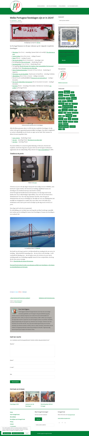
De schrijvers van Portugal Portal (17, 419)
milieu (76, 110)
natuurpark (69, 112)
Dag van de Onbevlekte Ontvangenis (22, 82)
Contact (12, 424)
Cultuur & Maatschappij (18, 300)
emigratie (70, 101)
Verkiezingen (66, 123)
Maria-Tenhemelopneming (19, 70)
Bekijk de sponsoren (62, 82)
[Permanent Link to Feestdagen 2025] (17, 392)
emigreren (61, 103)
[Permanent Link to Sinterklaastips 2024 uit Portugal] (48, 392)
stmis (16, 86)
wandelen (72, 126)
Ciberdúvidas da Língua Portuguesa (23, 261)
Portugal (69, 116)
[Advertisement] (32, 278)
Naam (12, 360)
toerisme (60, 121)
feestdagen (19, 302)
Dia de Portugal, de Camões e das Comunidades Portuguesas (36, 66)
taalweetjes (75, 119)
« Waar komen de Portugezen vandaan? (20, 298)
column (68, 98)
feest (69, 103)
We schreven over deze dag (29, 68)
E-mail (12, 367)
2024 (16, 302)
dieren (60, 101)
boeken (72, 95)
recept (74, 115)
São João (14, 140)
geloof (60, 107)
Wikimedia (38, 248)
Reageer (19, 20)
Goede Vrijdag (16, 56)
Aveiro (72, 92)
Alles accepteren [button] (7, 433)
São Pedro (14, 142)
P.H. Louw (35, 182)
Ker (13, 86)
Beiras (60, 95)
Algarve (67, 92)
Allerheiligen (15, 76)
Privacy (11, 421)
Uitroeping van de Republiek (20, 74)
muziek (60, 112)
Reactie (12, 344)
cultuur (74, 98)
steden (66, 119)
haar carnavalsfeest (43, 150)
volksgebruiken (63, 126)
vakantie (76, 121)
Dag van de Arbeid (17, 60)
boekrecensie (62, 98)
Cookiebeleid (13, 426)
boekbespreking (66, 95)
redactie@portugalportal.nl (64, 418)
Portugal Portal (71, 414)
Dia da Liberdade (25, 62)
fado (66, 103)
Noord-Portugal (75, 112)
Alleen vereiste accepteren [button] (18, 433)
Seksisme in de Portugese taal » (47, 298)
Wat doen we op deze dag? (35, 140)
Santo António (16, 138)
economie (64, 101)
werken (60, 129)
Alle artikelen (13, 417)
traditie (65, 121)
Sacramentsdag (16, 64)
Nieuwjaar (15, 52)
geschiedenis (68, 107)
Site (11, 374)
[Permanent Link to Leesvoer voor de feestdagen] (32, 392)
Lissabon (64, 110)
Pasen (14, 58)
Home (11, 412)
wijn (63, 129)
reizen (61, 119)
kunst (75, 107)
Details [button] (27, 433)
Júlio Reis (38, 42)
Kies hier (64, 60)
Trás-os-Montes (70, 121)
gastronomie (74, 103)
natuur (65, 112)
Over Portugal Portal (14, 414)
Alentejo (61, 92)
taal (69, 119)
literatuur (71, 110)
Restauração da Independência (38, 78)
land (59, 110)
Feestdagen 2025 (14, 404)
